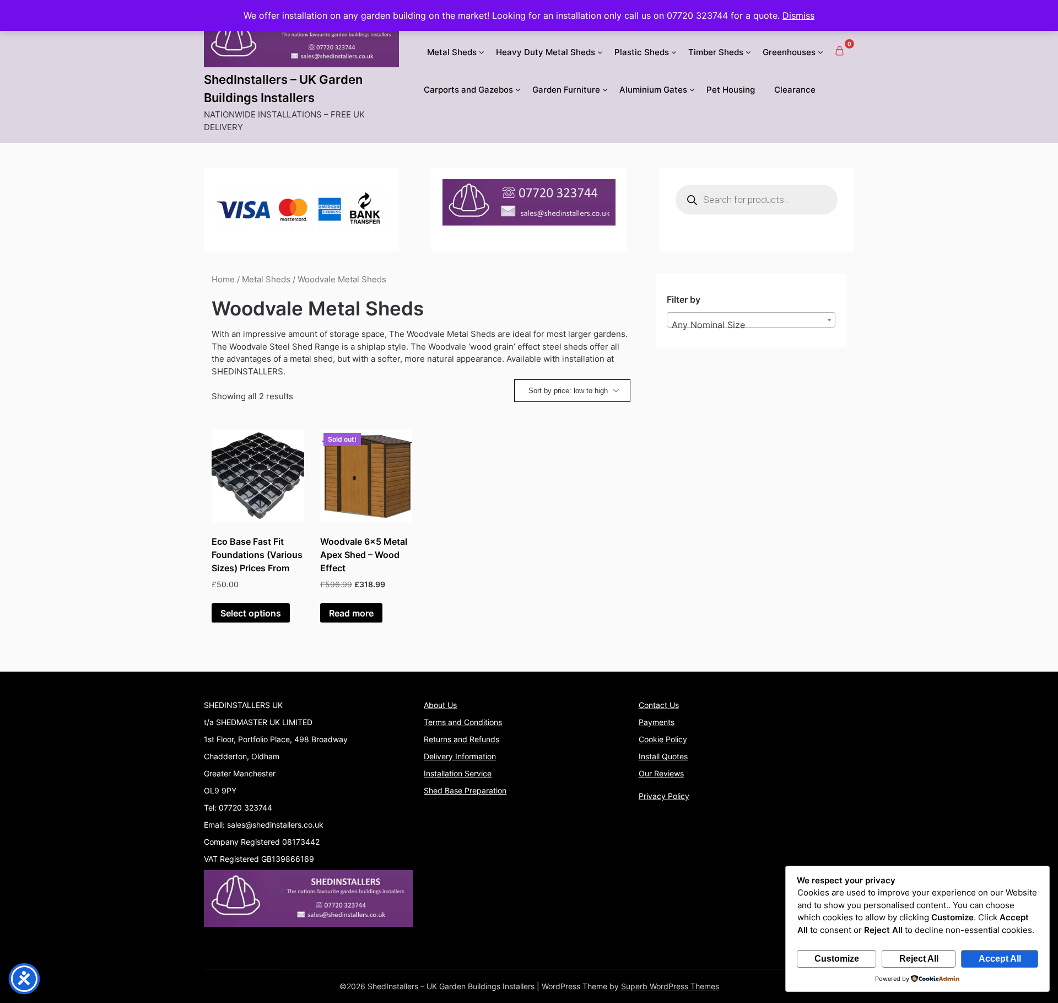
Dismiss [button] (798, 15)
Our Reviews (661, 773)
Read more (351, 613)
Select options (250, 613)
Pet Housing (730, 89)
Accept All (1000, 958)
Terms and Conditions (463, 722)
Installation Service (458, 773)
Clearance (795, 89)
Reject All (918, 958)
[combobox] (751, 320)
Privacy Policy (664, 796)
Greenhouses (789, 52)
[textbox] (751, 325)
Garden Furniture (566, 89)
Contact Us (659, 705)
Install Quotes (663, 756)
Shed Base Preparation (465, 790)
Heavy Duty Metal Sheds (545, 52)
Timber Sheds (715, 52)
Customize (836, 958)
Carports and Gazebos (468, 89)
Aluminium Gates (653, 89)
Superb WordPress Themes (670, 986)
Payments (656, 722)
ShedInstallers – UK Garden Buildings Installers (283, 88)
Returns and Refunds (461, 739)
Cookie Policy (663, 739)
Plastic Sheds (641, 52)
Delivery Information (460, 756)
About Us (440, 705)
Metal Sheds (452, 52)
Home (223, 280)
